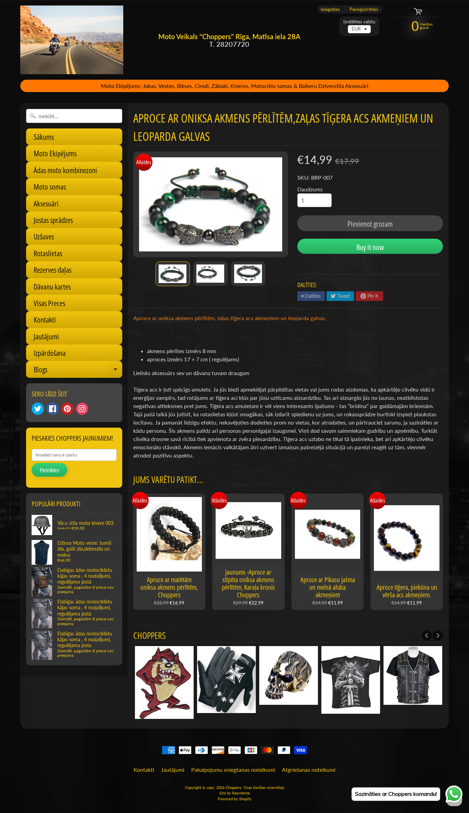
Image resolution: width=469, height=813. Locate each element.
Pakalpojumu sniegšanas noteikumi (233, 769)
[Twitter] (38, 409)
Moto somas (50, 186)
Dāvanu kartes (52, 286)
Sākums (44, 137)
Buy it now (370, 247)
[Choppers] (71, 39)
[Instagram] (82, 409)
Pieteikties (49, 470)
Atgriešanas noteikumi (308, 769)
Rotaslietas (48, 253)
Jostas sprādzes (53, 220)
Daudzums (310, 189)
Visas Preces (49, 303)
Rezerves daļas (52, 269)
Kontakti (45, 319)
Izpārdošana (50, 353)
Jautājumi (46, 336)
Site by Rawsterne (234, 793)
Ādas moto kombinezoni (65, 170)
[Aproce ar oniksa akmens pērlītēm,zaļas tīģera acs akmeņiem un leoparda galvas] (173, 273)
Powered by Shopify (235, 799)
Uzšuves (44, 236)
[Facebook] (52, 409)
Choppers (233, 787)
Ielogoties (330, 9)
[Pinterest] (67, 409)
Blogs (78, 370)
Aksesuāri (46, 203)
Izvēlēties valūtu (359, 21)
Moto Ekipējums (55, 153)
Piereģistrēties (364, 9)
